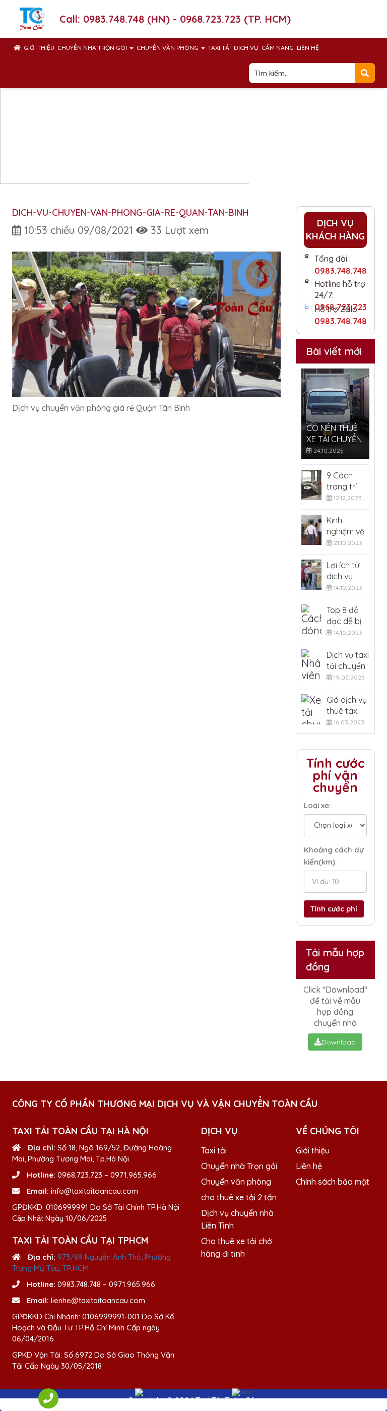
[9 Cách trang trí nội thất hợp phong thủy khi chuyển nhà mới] (311, 485)
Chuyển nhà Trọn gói (92, 47)
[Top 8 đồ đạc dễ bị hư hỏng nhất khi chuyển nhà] (311, 619)
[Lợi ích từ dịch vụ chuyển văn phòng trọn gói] (311, 575)
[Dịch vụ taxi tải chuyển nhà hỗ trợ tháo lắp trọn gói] (311, 664)
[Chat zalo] (242, 1392)
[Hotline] (48, 1398)
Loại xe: (317, 805)
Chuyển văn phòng (168, 47)
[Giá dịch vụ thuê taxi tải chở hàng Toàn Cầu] (311, 709)
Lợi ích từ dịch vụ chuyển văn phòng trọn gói (346, 571)
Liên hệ (308, 47)
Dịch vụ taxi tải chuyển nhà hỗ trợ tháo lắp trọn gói (348, 660)
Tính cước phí (333, 908)
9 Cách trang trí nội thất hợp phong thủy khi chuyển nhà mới (347, 481)
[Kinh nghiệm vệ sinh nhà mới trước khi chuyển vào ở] (311, 530)
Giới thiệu (39, 47)
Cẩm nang (278, 47)
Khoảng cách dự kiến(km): (334, 856)
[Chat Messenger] (145, 1392)
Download (338, 1042)
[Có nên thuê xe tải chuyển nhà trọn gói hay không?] (335, 414)
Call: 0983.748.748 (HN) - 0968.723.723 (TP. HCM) (175, 19)
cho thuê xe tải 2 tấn (239, 1197)
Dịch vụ (246, 47)
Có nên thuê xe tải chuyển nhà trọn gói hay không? (334, 434)
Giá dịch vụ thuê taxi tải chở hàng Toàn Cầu (347, 705)
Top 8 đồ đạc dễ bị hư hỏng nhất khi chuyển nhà (344, 616)
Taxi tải (219, 47)
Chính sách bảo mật (332, 1182)
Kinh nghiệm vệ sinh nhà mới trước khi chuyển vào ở (346, 526)
